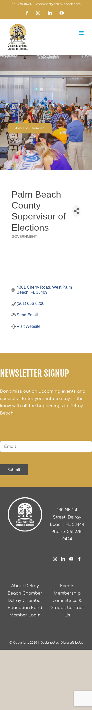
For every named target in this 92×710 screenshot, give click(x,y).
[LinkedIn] (63, 559)
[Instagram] (55, 559)
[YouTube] (71, 559)
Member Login (25, 615)
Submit (13, 470)
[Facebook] (79, 559)
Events (67, 586)
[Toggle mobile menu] (81, 33)
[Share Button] (76, 211)
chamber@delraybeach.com (58, 4)
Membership (67, 593)
